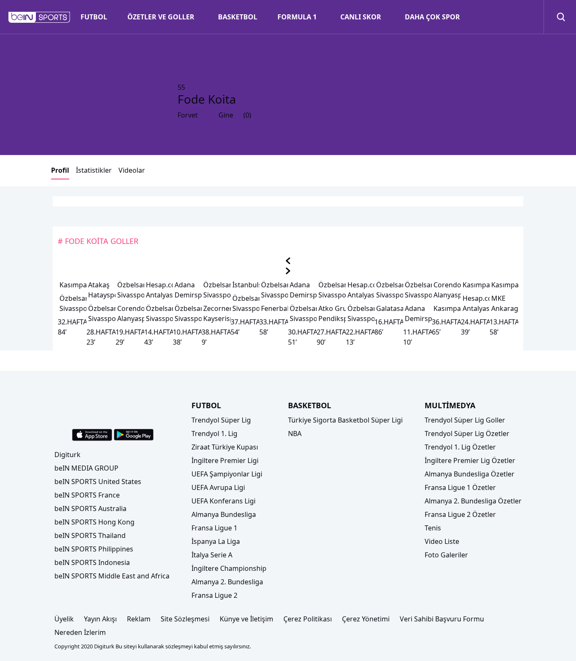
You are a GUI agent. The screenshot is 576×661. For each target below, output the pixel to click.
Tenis (433, 528)
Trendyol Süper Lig (221, 420)
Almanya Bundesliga (223, 514)
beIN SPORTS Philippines (93, 549)
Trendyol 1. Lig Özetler (460, 447)
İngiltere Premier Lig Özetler (470, 460)
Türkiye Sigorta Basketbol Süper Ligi (345, 420)
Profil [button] (60, 170)
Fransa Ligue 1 (214, 528)
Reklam (139, 619)
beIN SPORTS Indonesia (92, 562)
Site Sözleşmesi (185, 619)
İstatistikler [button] (94, 170)
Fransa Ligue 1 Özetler (460, 487)
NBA (294, 433)
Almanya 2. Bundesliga (227, 581)
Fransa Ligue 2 (214, 595)
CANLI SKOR (360, 16)
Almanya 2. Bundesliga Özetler (473, 501)
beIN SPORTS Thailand (90, 535)
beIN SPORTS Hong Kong (94, 522)
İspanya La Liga (215, 541)
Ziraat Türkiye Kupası (224, 447)
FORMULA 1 (297, 16)
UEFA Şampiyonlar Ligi (226, 474)
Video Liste (442, 541)
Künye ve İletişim (246, 619)
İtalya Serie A (211, 554)
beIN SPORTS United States (97, 481)
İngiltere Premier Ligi (224, 460)
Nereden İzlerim (80, 632)
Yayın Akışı (100, 619)
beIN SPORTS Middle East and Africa (112, 576)
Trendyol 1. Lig (214, 433)
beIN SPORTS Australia (90, 508)
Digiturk (67, 454)
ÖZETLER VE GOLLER (160, 16)
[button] (39, 17)
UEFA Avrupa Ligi (218, 487)
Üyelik (64, 619)
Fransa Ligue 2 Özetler (460, 514)
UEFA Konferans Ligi (223, 501)
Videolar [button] (131, 170)
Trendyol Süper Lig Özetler (467, 433)
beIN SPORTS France (87, 495)
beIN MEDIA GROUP (86, 468)
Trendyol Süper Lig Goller (465, 420)
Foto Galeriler (446, 554)
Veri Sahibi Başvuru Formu (442, 619)
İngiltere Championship (228, 568)
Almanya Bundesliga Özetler (469, 474)
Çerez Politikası (307, 619)
